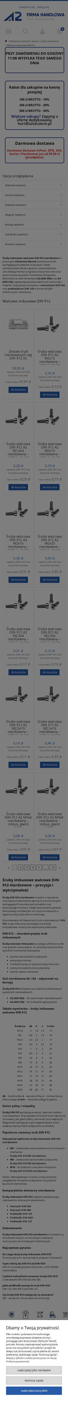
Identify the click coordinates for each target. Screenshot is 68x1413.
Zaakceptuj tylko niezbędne (34, 1370)
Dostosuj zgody (34, 1380)
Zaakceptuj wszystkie (34, 1390)
